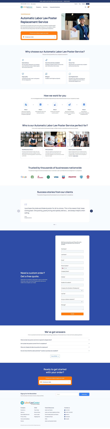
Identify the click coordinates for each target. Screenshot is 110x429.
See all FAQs (54, 356)
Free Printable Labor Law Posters (51, 414)
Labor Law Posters (48, 410)
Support (76, 3)
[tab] (55, 340)
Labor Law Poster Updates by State (52, 412)
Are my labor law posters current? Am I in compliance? (34, 343)
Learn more (75, 155)
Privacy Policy (23, 416)
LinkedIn (67, 418)
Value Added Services (25, 414)
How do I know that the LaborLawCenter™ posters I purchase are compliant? (39, 350)
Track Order (36, 410)
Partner (22, 421)
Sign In (88, 3)
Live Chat (34, 3)
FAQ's (46, 418)
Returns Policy (37, 412)
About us (22, 412)
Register (83, 3)
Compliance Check (49, 416)
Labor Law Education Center (50, 421)
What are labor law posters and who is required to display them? (36, 340)
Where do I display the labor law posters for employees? (34, 347)
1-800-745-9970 (23, 3)
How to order (37, 414)
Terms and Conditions (25, 418)
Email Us (67, 414)
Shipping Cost (37, 416)
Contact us (23, 410)
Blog (80, 3)
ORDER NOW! (66, 1)
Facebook (68, 416)
